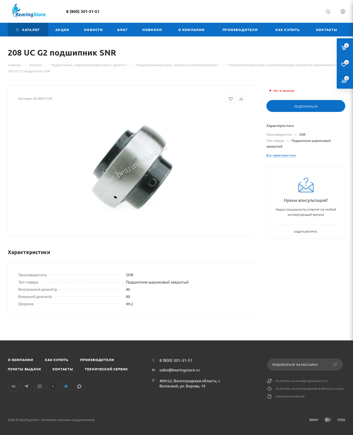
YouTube (39, 386)
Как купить (56, 359)
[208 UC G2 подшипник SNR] (132, 168)
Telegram (26, 386)
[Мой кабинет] (343, 12)
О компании (20, 359)
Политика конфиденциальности (301, 381)
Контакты (62, 369)
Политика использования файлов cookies (309, 389)
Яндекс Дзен (52, 386)
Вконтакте (13, 386)
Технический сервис (106, 369)
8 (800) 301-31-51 (82, 11)
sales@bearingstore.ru (179, 369)
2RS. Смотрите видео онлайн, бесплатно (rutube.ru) (66, 386)
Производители (97, 359)
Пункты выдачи (24, 369)
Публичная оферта (290, 396)
